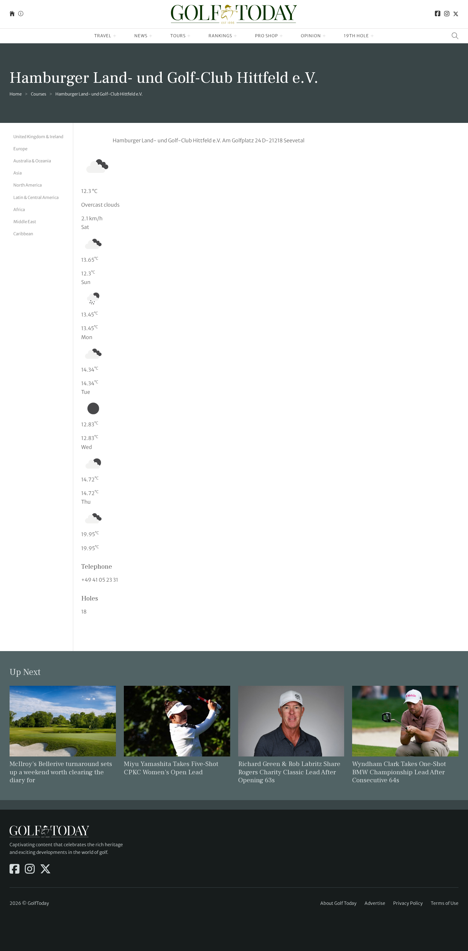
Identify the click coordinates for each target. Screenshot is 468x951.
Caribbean (23, 234)
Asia (17, 173)
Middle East (24, 221)
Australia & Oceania (32, 161)
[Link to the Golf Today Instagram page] (447, 14)
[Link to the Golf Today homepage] (12, 14)
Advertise (375, 903)
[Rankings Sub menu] (235, 36)
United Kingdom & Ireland (38, 136)
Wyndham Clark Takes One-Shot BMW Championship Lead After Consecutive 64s (399, 772)
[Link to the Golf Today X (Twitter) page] (455, 14)
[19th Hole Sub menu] (372, 36)
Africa (19, 209)
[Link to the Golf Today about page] (20, 14)
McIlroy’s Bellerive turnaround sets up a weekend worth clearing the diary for (61, 772)
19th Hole (356, 36)
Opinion (311, 36)
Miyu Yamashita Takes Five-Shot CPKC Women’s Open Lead (171, 768)
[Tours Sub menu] (189, 36)
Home (16, 94)
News (140, 36)
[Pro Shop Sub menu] (281, 36)
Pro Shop (266, 36)
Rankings (220, 36)
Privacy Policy (408, 903)
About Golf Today (338, 903)
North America (27, 185)
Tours (178, 36)
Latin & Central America (36, 197)
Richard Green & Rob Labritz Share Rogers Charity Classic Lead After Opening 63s (289, 772)
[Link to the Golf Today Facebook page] (438, 14)
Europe (20, 149)
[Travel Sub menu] (115, 36)
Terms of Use (444, 903)
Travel (102, 36)
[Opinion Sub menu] (324, 36)
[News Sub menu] (150, 36)
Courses (38, 94)
